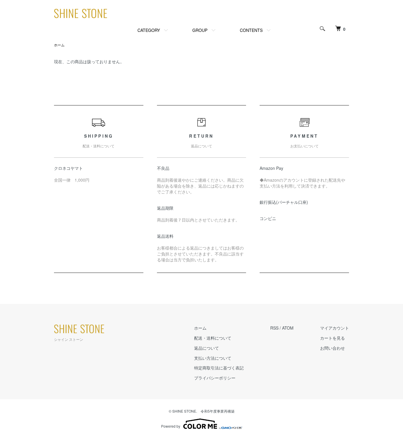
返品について (206, 348)
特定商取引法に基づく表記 (219, 368)
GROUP (199, 30)
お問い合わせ (332, 348)
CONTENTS (251, 30)
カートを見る (332, 338)
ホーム (59, 44)
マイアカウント (334, 328)
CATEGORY (148, 30)
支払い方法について (212, 358)
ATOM (288, 328)
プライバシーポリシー (214, 378)
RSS (274, 328)
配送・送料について (212, 338)
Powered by (170, 426)
